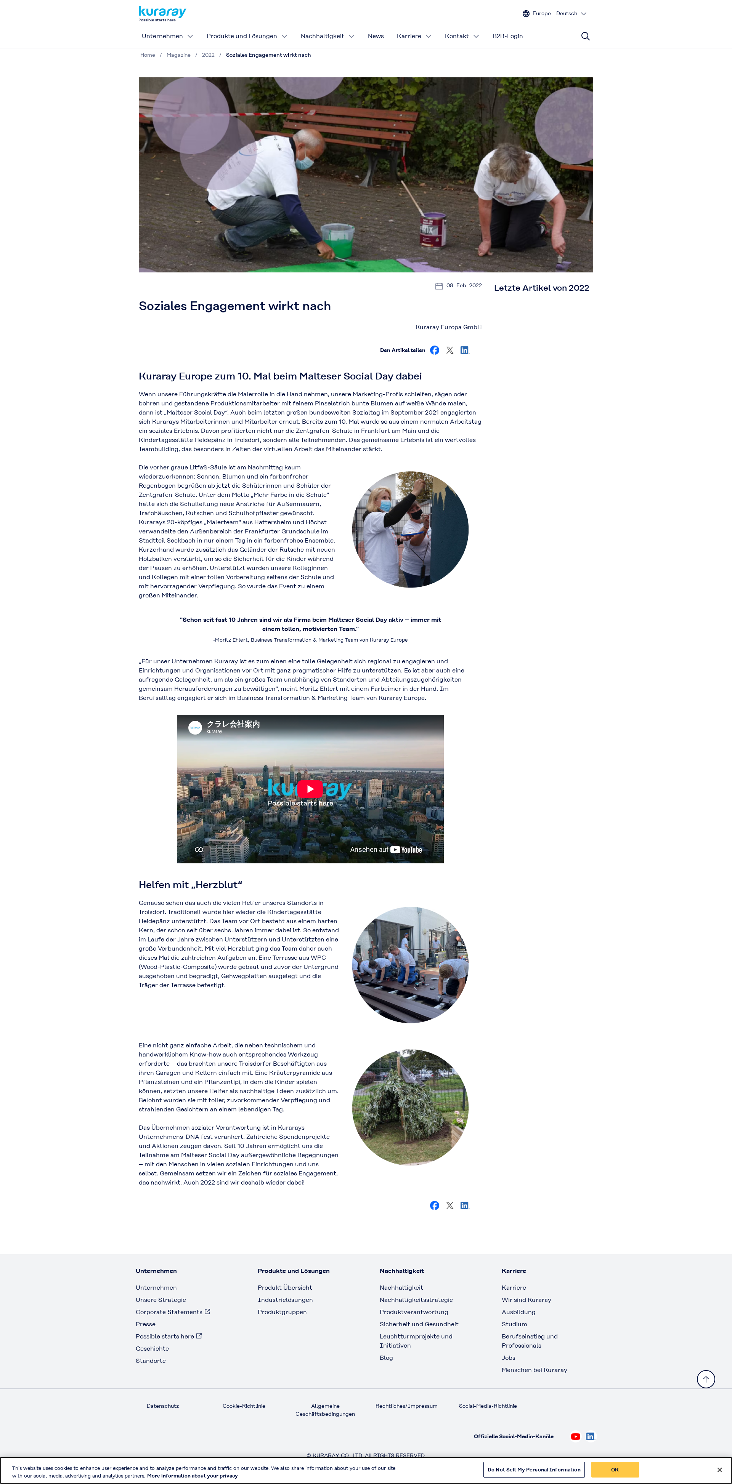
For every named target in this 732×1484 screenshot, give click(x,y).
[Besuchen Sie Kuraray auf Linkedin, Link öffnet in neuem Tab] (465, 350)
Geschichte (152, 1348)
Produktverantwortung (414, 1312)
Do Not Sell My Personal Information (534, 1470)
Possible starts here (165, 1336)
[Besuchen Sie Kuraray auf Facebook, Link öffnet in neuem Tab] (435, 350)
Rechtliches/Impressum (407, 1406)
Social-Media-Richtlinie (488, 1406)
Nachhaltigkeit (322, 36)
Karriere (409, 36)
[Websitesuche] (585, 36)
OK (615, 1470)
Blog (386, 1357)
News (376, 36)
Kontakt (457, 36)
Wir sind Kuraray (526, 1299)
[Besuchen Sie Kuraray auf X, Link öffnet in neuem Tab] (450, 350)
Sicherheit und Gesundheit (419, 1324)
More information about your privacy (192, 1476)
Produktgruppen (282, 1312)
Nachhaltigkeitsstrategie (416, 1299)
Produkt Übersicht (285, 1287)
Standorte (151, 1360)
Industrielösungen (285, 1299)
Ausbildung (519, 1312)
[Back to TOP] (706, 1379)
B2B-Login (508, 36)
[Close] (719, 1470)
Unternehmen (162, 36)
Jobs (508, 1357)
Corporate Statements (169, 1312)
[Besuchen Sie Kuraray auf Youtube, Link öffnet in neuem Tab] (576, 1436)
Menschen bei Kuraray (534, 1370)
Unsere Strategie (161, 1299)
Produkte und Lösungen (242, 36)
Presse (146, 1324)
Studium (514, 1324)
